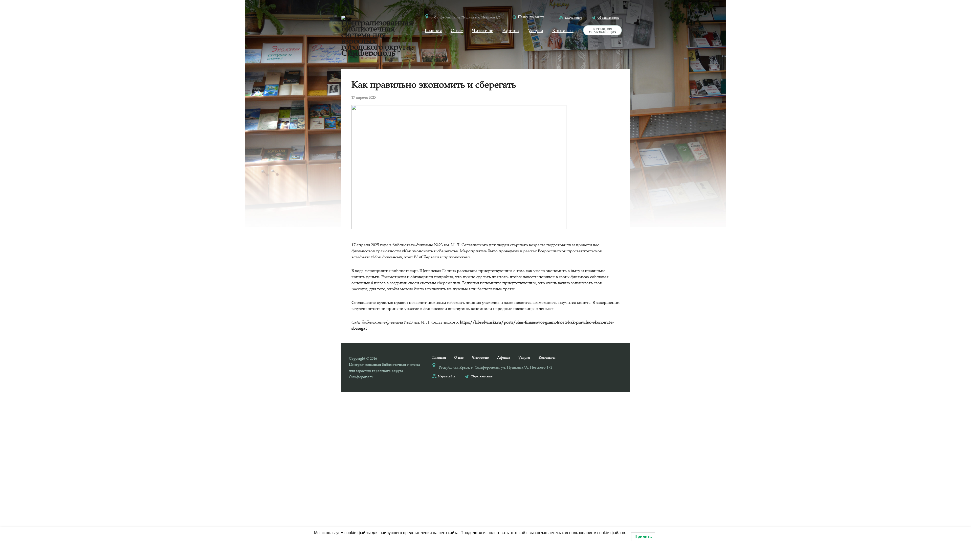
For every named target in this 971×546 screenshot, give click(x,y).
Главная (433, 30)
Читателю (482, 30)
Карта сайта (573, 17)
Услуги (535, 30)
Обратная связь (608, 17)
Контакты (562, 30)
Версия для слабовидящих (602, 30)
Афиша (510, 30)
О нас (457, 30)
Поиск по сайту (531, 16)
